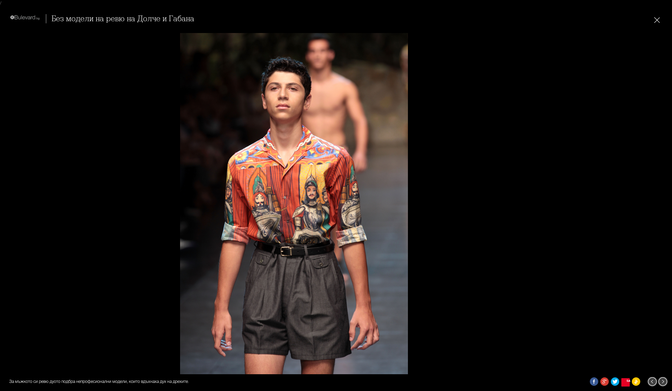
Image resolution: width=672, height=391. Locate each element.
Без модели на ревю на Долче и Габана (122, 18)
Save (628, 381)
